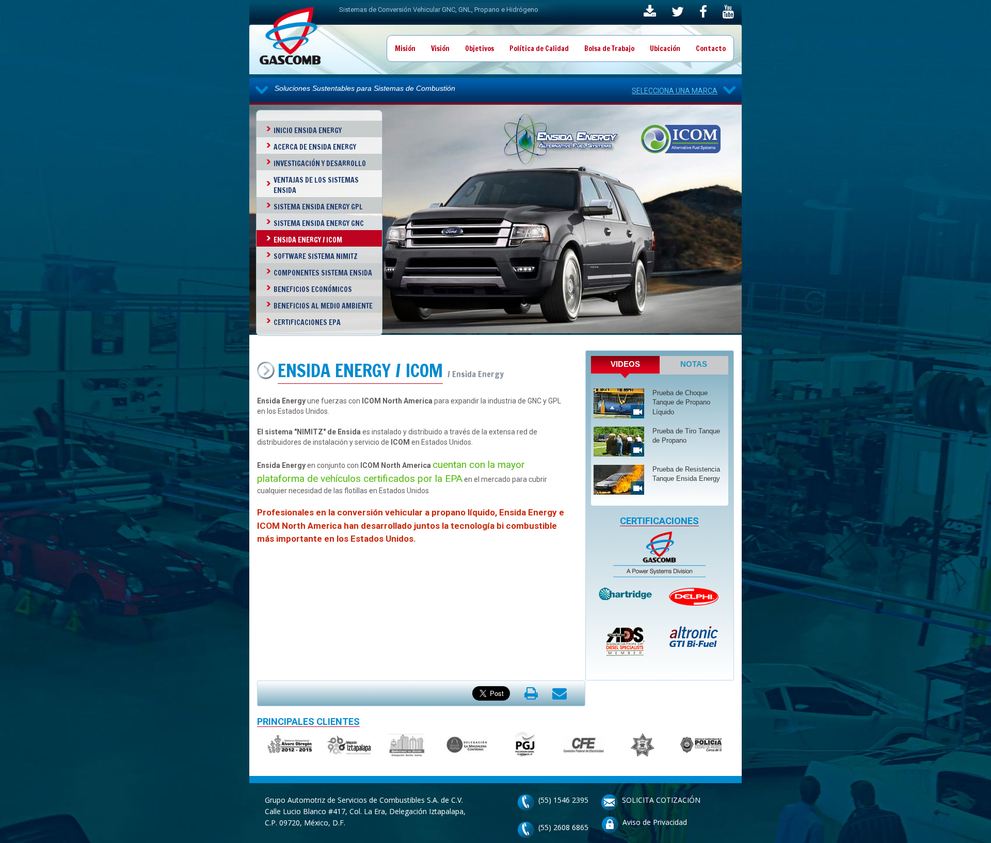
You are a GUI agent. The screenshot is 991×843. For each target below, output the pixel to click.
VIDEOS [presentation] (625, 364)
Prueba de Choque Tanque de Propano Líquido (681, 402)
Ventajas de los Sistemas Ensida (316, 185)
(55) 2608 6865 (563, 827)
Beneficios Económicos (313, 289)
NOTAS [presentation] (693, 364)
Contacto (711, 48)
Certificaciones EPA (307, 322)
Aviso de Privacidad (654, 822)
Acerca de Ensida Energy (315, 147)
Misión (405, 48)
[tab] (625, 367)
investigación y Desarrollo (320, 163)
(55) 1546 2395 (563, 800)
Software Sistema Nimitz (316, 256)
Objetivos (479, 48)
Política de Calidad (539, 48)
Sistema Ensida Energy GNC (319, 223)
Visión (440, 48)
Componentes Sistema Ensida (323, 273)
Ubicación (665, 48)
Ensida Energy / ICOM (308, 240)
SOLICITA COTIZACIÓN (661, 800)
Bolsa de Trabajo (609, 48)
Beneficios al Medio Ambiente (323, 306)
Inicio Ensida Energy (308, 130)
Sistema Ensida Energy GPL (318, 207)
